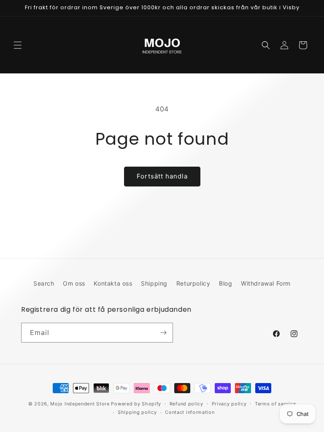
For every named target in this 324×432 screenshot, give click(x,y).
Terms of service (275, 404)
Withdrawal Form (266, 283)
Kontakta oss (113, 283)
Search (43, 283)
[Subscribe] (163, 333)
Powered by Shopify (136, 404)
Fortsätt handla (162, 176)
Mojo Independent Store (79, 404)
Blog (225, 283)
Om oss (74, 283)
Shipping (154, 283)
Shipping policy (137, 412)
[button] (17, 45)
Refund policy (186, 404)
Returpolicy (193, 283)
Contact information (189, 412)
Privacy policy (229, 404)
